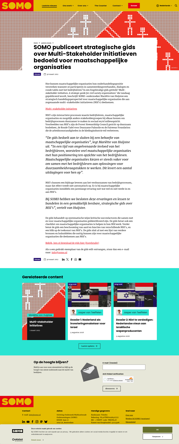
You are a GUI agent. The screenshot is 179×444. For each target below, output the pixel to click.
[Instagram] (37, 421)
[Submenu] (73, 5)
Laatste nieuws (49, 5)
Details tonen (36, 440)
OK (157, 430)
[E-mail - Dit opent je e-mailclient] (80, 259)
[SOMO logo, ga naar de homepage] (17, 5)
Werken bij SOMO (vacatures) (138, 419)
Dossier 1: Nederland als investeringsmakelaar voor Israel (87, 323)
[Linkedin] (23, 421)
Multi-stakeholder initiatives (61, 108)
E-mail (110, 363)
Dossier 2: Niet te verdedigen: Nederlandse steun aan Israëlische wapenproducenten (134, 325)
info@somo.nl (59, 252)
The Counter (101, 5)
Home (36, 43)
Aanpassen (156, 436)
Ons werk (67, 5)
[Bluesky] (45, 421)
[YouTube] (28, 421)
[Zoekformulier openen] (176, 5)
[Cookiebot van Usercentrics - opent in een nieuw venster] (17, 440)
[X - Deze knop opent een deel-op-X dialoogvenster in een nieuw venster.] (67, 259)
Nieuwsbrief (130, 422)
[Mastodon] (41, 421)
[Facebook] (32, 421)
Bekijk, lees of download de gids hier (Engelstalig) (72, 243)
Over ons (82, 5)
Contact (117, 5)
